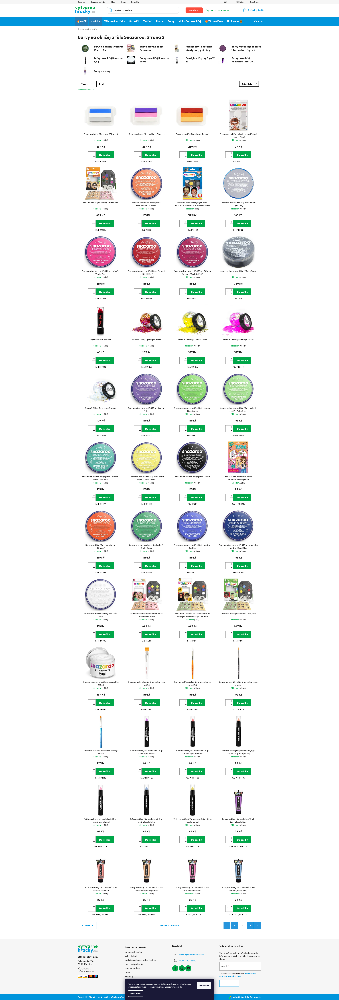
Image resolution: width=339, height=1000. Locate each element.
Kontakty (135, 2)
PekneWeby (255, 997)
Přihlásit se (229, 983)
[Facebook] (175, 968)
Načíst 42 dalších (169, 925)
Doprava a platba (98, 2)
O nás (123, 2)
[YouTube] (188, 968)
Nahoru (89, 925)
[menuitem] (81, 21)
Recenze (81, 2)
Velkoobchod (194, 10)
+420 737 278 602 (220, 10)
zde (180, 986)
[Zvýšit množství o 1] (94, 153)
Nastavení (135, 993)
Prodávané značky (133, 952)
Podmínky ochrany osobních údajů (140, 960)
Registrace (254, 2)
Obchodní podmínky (134, 964)
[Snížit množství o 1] (94, 156)
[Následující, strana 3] (250, 925)
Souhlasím (204, 985)
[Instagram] (182, 968)
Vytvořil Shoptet (240, 997)
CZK (226, 2)
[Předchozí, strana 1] (234, 925)
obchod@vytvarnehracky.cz (191, 954)
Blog (113, 2)
